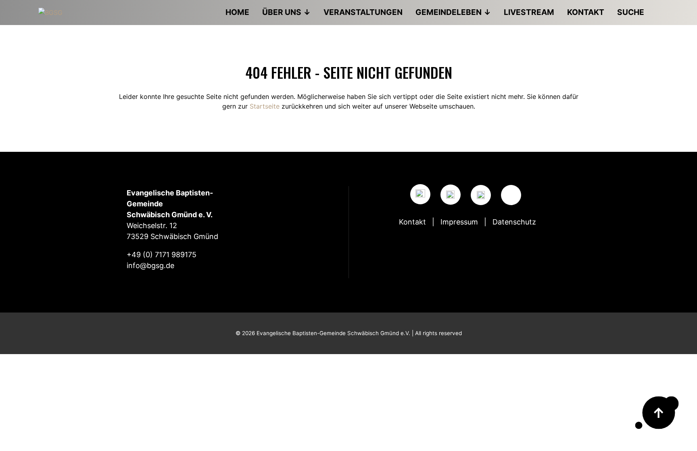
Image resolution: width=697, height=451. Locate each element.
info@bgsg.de (150, 265)
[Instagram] (420, 194)
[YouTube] (450, 195)
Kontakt (412, 222)
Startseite (265, 106)
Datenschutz (514, 222)
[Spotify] (481, 195)
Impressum (459, 222)
